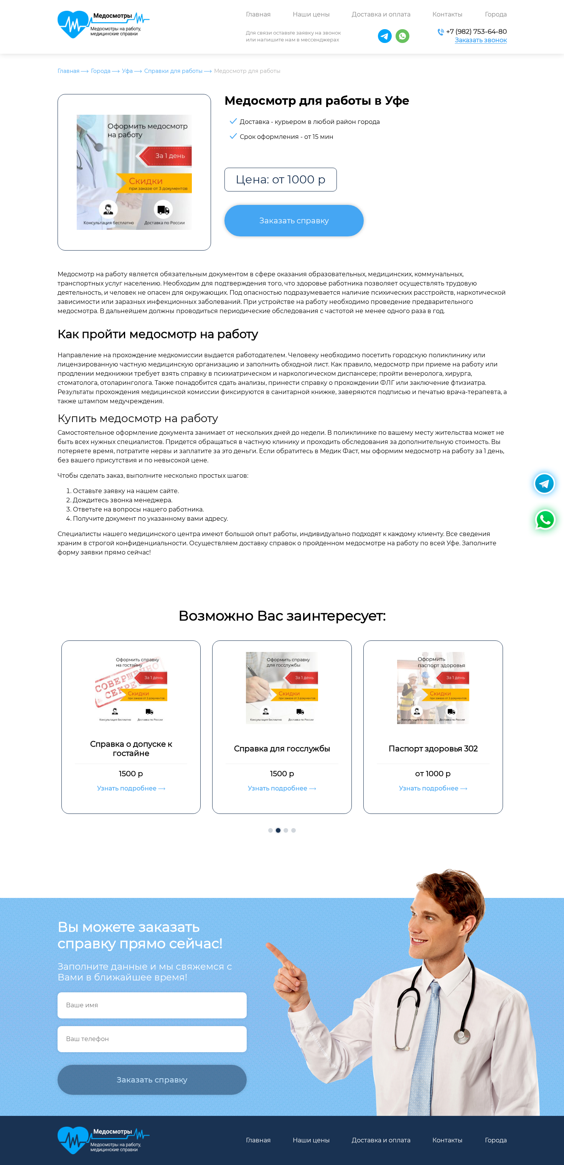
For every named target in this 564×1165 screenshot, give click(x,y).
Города (496, 14)
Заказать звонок (481, 40)
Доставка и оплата (381, 14)
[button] (270, 830)
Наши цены (311, 14)
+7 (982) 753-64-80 (476, 31)
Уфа (127, 71)
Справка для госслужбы (158, 748)
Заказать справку (294, 220)
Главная (258, 14)
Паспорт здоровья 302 (309, 748)
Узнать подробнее (154, 788)
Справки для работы (173, 71)
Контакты (447, 14)
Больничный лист (460, 748)
